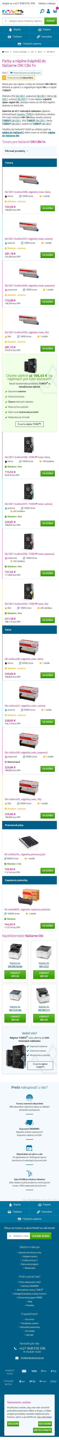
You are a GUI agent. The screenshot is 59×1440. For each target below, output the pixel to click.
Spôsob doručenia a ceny (30, 1252)
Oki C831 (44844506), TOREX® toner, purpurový (29, 554)
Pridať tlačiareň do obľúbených (27, 72)
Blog (30, 1301)
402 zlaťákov (19, 511)
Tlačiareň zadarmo (31, 43)
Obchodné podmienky (30, 1327)
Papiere (46, 29)
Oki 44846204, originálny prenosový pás (24, 854)
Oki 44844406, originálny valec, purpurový (26, 752)
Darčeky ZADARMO (30, 1286)
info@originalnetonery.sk (32, 1357)
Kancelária (46, 36)
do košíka (48, 208)
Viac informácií (44, 1416)
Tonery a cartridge (20, 51)
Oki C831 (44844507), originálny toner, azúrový (29, 239)
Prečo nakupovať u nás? (30, 1282)
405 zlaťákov (46, 608)
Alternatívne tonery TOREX (30, 1289)
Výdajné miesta (30, 1256)
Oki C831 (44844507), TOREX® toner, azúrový (28, 504)
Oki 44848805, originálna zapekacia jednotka (27, 909)
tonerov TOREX (25, 114)
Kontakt (30, 1335)
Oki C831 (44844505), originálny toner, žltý (27, 332)
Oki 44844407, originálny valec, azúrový (25, 706)
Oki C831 (20, 96)
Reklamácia (30, 1268)
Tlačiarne (17, 36)
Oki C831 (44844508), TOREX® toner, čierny (27, 457)
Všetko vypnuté (42, 1430)
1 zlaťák (46, 196)
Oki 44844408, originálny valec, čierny (24, 659)
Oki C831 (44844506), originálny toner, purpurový (30, 285)
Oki (32, 51)
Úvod (7, 51)
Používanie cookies (30, 1323)
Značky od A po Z (30, 1260)
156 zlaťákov (48, 461)
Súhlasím (13, 1424)
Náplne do (15, 964)
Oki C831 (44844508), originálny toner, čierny (28, 192)
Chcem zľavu (40, 1236)
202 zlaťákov (19, 561)
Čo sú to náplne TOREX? (29, 424)
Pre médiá (30, 1331)
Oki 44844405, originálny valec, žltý (23, 799)
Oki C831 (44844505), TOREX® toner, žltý (26, 604)
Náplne (17, 29)
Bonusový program (30, 1264)
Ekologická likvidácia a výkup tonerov (30, 1293)
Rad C (40, 51)
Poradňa (30, 1305)
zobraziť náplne (15, 974)
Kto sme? (29, 1319)
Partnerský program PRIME (30, 1297)
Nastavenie (45, 1424)
